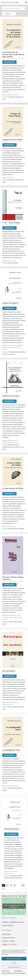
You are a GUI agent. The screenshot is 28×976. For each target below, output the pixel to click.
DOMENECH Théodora (12, 95)
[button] (26, 2)
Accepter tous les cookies (14, 958)
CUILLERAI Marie (11, 261)
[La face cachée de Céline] (12, 471)
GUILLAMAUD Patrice (12, 702)
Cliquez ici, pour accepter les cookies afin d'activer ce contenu (14, 906)
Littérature (21, 528)
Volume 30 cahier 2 (10, 303)
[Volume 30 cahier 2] (12, 285)
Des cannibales (8, 671)
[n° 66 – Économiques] (12, 205)
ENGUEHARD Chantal (12, 345)
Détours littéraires (13, 528)
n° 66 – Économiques (11, 223)
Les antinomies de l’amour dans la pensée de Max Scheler (13, 54)
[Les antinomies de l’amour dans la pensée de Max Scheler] (12, 34)
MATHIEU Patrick (11, 526)
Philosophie (11, 97)
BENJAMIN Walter (11, 615)
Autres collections (13, 707)
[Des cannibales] (12, 650)
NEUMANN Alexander (12, 786)
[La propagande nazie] (12, 732)
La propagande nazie (11, 750)
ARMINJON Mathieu (11, 440)
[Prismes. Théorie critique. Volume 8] (12, 555)
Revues (10, 263)
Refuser (14, 963)
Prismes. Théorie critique (15, 622)
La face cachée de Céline (12, 488)
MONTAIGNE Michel (7, 704)
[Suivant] (3, 888)
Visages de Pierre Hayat (12, 140)
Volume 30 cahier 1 (12, 829)
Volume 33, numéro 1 (11, 396)
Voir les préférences (14, 967)
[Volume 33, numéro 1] (12, 377)
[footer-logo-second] (10, 2)
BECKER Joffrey (12, 871)
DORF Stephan (10, 617)
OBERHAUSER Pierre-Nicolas (10, 442)
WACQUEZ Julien (9, 873)
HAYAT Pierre (9, 177)
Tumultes (15, 263)
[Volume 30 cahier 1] (13, 813)
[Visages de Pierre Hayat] (12, 122)
